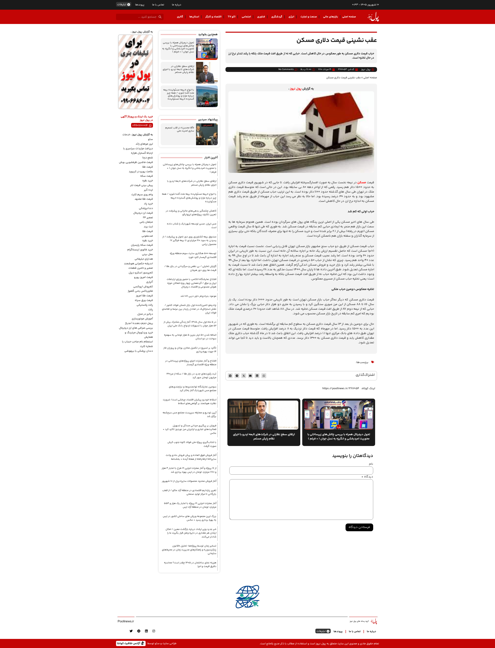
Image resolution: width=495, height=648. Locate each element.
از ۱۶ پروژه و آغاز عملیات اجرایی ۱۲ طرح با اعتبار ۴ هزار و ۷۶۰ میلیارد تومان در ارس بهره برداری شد (189, 470)
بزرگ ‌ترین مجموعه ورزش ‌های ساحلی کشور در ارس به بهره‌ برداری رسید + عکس (189, 518)
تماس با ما (158, 5)
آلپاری (149, 282)
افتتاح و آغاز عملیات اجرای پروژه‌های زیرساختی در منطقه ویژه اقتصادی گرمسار (190, 363)
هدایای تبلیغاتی (144, 259)
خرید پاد (148, 204)
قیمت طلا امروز (144, 296)
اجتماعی (246, 17)
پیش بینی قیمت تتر (141, 185)
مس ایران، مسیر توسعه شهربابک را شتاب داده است (191, 226)
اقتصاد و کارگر (213, 17)
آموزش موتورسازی (142, 319)
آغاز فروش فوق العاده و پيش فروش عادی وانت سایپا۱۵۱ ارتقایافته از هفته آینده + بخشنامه (191, 457)
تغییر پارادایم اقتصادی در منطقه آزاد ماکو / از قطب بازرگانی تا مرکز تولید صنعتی (189, 492)
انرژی (291, 17)
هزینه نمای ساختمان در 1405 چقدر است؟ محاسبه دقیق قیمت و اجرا (190, 565)
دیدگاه (367, 476)
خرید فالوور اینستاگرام (140, 250)
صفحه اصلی (349, 17)
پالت (150, 310)
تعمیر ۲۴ (148, 218)
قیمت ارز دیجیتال (143, 213)
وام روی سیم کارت (142, 195)
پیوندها (139, 5)
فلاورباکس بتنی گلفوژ (140, 291)
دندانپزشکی (146, 208)
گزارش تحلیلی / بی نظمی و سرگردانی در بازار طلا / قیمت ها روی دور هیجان (190, 268)
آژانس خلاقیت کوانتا (129, 643)
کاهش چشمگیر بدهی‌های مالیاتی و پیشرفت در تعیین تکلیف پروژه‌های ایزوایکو (191, 213)
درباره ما (176, 5)
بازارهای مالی (330, 17)
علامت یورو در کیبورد (141, 172)
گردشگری (276, 17)
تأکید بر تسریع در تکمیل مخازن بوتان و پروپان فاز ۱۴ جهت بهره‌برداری (189, 350)
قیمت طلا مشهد (144, 199)
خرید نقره (147, 181)
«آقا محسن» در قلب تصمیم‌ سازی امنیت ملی (179, 129)
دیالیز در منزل (145, 314)
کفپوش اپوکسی (143, 287)
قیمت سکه (146, 176)
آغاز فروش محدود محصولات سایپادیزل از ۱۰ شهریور (189, 481)
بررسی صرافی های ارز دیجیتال (136, 328)
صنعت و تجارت (308, 17)
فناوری (261, 17)
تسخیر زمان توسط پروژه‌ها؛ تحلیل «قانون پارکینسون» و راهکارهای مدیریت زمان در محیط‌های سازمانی (189, 549)
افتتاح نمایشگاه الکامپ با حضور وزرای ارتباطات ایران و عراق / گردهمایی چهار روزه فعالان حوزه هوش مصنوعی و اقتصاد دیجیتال (191, 283)
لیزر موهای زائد (144, 144)
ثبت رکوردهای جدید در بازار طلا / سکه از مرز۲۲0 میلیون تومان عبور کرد (191, 376)
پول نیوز (296, 88)
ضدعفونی (147, 236)
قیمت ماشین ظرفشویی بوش (136, 162)
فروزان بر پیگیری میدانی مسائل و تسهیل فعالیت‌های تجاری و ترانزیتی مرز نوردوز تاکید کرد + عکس (189, 429)
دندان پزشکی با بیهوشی (138, 351)
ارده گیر (148, 190)
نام (371, 464)
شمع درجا (147, 158)
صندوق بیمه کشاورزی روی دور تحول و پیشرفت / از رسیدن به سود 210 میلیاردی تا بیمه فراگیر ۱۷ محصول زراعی (189, 240)
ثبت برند (148, 227)
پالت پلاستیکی (145, 305)
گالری (180, 17)
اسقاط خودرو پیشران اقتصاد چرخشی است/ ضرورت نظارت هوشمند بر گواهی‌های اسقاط (189, 402)
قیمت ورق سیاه (144, 300)
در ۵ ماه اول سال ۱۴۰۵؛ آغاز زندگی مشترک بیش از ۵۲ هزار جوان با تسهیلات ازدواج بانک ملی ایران (190, 324)
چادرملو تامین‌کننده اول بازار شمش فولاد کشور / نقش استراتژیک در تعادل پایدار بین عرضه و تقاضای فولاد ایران (189, 309)
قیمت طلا (147, 167)
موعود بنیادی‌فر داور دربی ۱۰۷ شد (198, 296)
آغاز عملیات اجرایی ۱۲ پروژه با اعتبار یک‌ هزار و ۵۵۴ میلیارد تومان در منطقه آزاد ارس (190, 505)
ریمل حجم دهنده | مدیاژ (139, 323)
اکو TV (232, 17)
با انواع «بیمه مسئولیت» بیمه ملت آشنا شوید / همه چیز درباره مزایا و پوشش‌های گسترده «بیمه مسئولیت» (178, 94)
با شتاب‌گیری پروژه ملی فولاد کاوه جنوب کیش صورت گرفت (191, 444)
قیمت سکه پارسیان (142, 245)
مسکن (361, 182)
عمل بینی (147, 254)
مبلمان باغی (146, 222)
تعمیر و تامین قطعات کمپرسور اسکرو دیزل (140, 270)
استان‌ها (194, 17)
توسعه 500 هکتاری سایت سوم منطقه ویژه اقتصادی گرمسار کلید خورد (193, 255)
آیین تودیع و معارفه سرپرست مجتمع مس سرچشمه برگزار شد (189, 415)
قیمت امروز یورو (143, 277)
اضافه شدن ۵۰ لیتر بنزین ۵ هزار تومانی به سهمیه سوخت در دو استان (190, 337)
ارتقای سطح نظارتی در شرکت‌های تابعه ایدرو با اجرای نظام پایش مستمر (178, 69)
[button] (263, 375)
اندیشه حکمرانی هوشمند (138, 264)
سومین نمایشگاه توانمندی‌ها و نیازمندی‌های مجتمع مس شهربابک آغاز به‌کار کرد (192, 389)
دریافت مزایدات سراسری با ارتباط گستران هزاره (138, 151)
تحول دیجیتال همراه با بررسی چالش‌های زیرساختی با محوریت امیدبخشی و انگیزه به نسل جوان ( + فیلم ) (178, 47)
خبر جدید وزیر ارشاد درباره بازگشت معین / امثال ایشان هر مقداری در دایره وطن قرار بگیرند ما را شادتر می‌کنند (191, 533)
